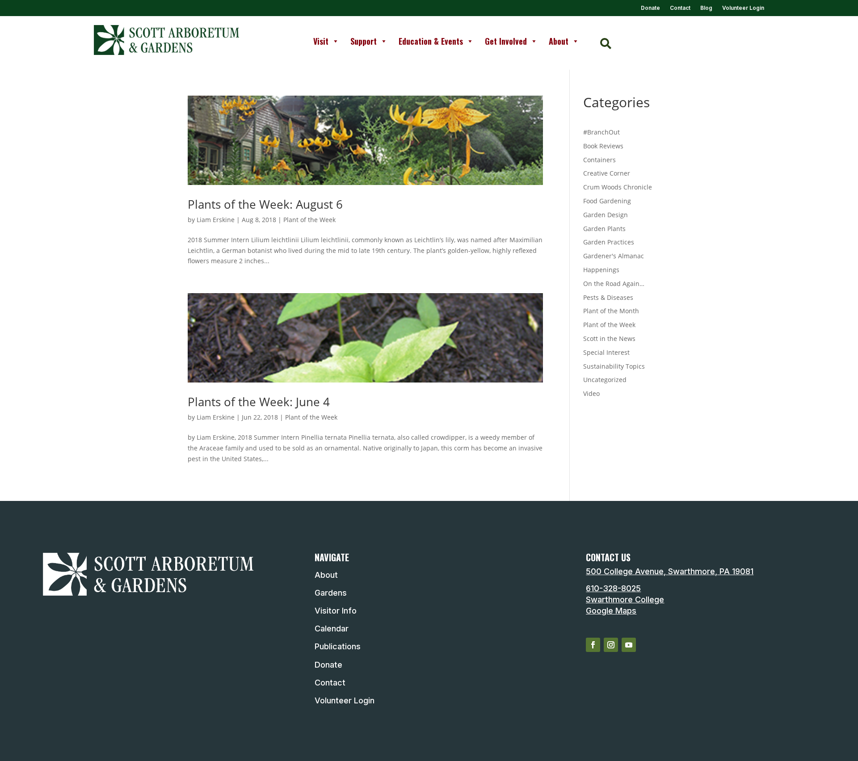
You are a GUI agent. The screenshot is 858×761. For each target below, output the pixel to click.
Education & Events (431, 41)
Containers (599, 160)
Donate (650, 8)
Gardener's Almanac (613, 256)
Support (363, 41)
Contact (680, 8)
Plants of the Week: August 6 (265, 204)
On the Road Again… (613, 283)
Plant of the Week (309, 219)
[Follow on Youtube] (629, 645)
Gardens (331, 592)
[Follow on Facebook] (593, 645)
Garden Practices (608, 242)
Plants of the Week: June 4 (259, 402)
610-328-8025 (613, 588)
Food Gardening (607, 201)
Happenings (601, 269)
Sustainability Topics (614, 366)
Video (591, 393)
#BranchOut (601, 132)
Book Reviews (603, 146)
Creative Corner (606, 173)
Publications (338, 646)
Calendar (332, 628)
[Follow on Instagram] (611, 645)
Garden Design (605, 214)
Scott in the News (609, 338)
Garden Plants (604, 228)
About (558, 41)
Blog (706, 8)
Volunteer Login (743, 8)
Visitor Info (336, 610)
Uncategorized (605, 379)
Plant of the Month (611, 311)
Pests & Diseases (608, 297)
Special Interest (606, 352)
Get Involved (506, 41)
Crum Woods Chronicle (617, 187)
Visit (320, 41)
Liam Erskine (216, 219)
